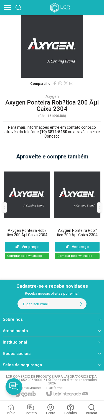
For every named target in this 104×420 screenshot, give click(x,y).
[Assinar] (81, 303)
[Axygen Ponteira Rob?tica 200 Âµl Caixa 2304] (27, 211)
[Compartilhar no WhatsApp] (60, 83)
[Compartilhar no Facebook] (55, 83)
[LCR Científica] (60, 7)
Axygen (52, 96)
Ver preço (30, 247)
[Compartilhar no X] (66, 83)
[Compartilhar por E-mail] (71, 83)
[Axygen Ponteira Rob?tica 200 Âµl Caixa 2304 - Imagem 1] (52, 46)
